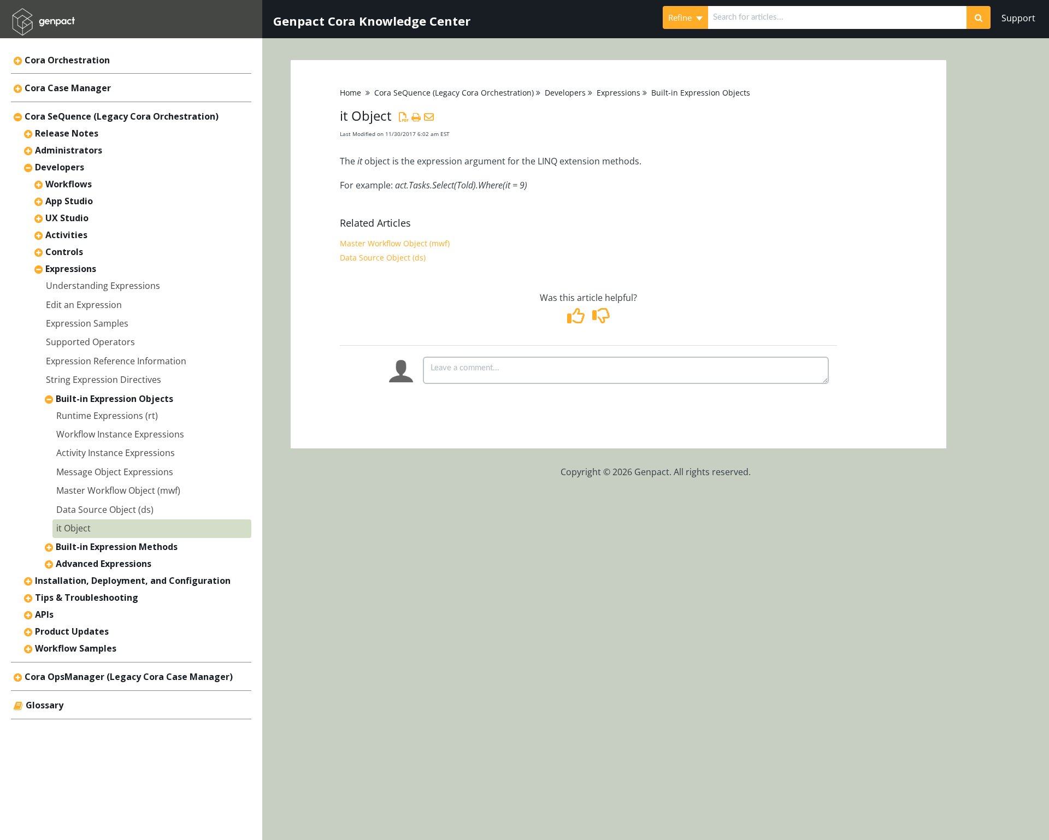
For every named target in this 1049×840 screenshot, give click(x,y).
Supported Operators (90, 342)
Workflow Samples (75, 648)
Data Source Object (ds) (105, 510)
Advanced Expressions (103, 564)
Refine (681, 17)
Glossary (44, 705)
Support (1018, 18)
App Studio (69, 201)
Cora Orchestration (67, 60)
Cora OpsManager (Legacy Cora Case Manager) (129, 677)
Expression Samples (87, 323)
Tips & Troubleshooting (86, 597)
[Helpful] (577, 319)
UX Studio (67, 218)
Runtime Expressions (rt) (107, 416)
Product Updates (72, 631)
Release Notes (66, 133)
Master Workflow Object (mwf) (118, 490)
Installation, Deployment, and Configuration (133, 581)
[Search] (979, 17)
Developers (59, 167)
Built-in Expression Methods (117, 547)
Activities (66, 235)
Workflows (68, 184)
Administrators (68, 150)
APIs (44, 614)
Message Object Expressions (114, 472)
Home (350, 92)
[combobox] (837, 17)
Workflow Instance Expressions (120, 434)
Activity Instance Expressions (115, 453)
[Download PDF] (403, 116)
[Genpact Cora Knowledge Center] (43, 14)
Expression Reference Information (116, 361)
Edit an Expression (84, 305)
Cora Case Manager (68, 88)
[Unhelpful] (601, 319)
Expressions (70, 269)
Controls (64, 252)
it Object (73, 528)
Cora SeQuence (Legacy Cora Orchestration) (122, 116)
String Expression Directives (103, 380)
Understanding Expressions (103, 286)
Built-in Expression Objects (114, 399)
